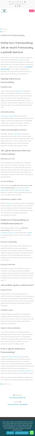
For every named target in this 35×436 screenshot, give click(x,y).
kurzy (19, 60)
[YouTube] (19, 6)
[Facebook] (15, 6)
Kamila (4, 31)
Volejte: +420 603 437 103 (17, 2)
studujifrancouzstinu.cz (8, 232)
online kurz (9, 203)
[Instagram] (17, 6)
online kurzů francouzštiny (13, 357)
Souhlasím (10, 432)
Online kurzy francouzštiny (9, 116)
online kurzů (19, 91)
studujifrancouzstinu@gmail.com (17, 4)
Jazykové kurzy (6, 384)
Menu (31, 10)
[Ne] (33, 428)
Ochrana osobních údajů (21, 432)
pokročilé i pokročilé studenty (21, 190)
